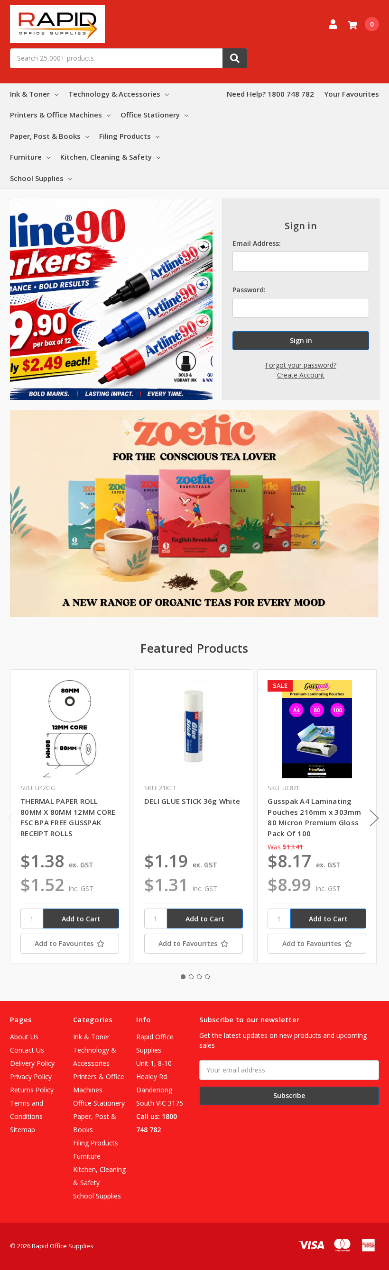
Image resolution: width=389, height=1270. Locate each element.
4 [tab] (207, 976)
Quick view (69, 728)
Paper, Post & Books (45, 136)
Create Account (300, 374)
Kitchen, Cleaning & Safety (106, 157)
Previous (12, 818)
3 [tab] (199, 976)
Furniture (26, 157)
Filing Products (125, 136)
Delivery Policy (32, 1063)
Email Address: (256, 243)
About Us (24, 1036)
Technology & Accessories (114, 94)
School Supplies (37, 178)
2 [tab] (191, 976)
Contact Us (27, 1049)
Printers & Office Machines (56, 114)
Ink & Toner (30, 94)
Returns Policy (32, 1089)
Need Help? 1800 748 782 (270, 94)
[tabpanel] (69, 817)
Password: (249, 289)
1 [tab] (183, 976)
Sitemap (22, 1129)
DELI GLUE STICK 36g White (192, 801)
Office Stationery (150, 114)
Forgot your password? (300, 364)
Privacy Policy (31, 1076)
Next (374, 818)
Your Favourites (351, 94)
